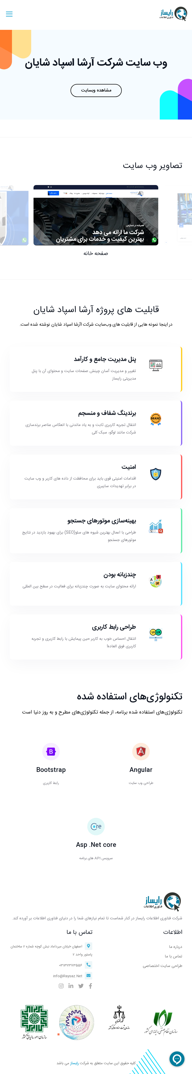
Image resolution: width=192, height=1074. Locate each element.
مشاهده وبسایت (96, 90)
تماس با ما (173, 956)
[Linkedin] (70, 987)
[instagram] (61, 987)
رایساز (74, 1063)
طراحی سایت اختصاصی (162, 966)
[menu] (9, 14)
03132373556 (70, 965)
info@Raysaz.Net (67, 976)
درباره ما (175, 947)
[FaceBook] (90, 987)
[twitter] (81, 987)
